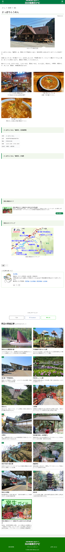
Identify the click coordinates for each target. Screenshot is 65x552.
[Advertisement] (32, 300)
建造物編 (39, 281)
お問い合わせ (53, 547)
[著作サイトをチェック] (14, 285)
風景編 (27, 281)
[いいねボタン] (3, 265)
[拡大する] (52, 20)
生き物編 (33, 281)
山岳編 (45, 281)
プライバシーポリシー (32, 547)
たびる (15, 274)
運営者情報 (11, 547)
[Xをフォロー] (17, 285)
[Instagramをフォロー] (19, 285)
